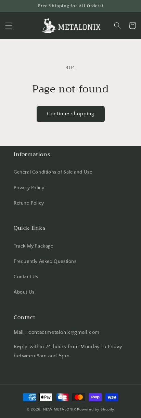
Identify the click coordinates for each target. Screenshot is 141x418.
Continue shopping (70, 114)
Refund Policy (29, 203)
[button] (8, 25)
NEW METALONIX (59, 409)
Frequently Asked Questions (45, 261)
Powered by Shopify (95, 409)
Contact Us (26, 277)
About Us (24, 292)
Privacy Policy (29, 188)
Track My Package (33, 246)
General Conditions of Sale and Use (53, 172)
